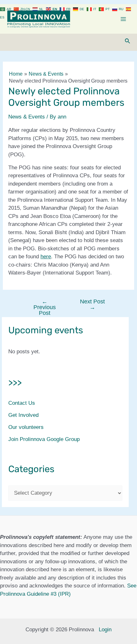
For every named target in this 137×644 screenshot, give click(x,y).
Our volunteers (26, 427)
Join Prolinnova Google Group (44, 439)
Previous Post (44, 307)
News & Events (26, 117)
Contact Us (21, 403)
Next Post (92, 304)
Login (105, 630)
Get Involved (23, 415)
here (45, 257)
